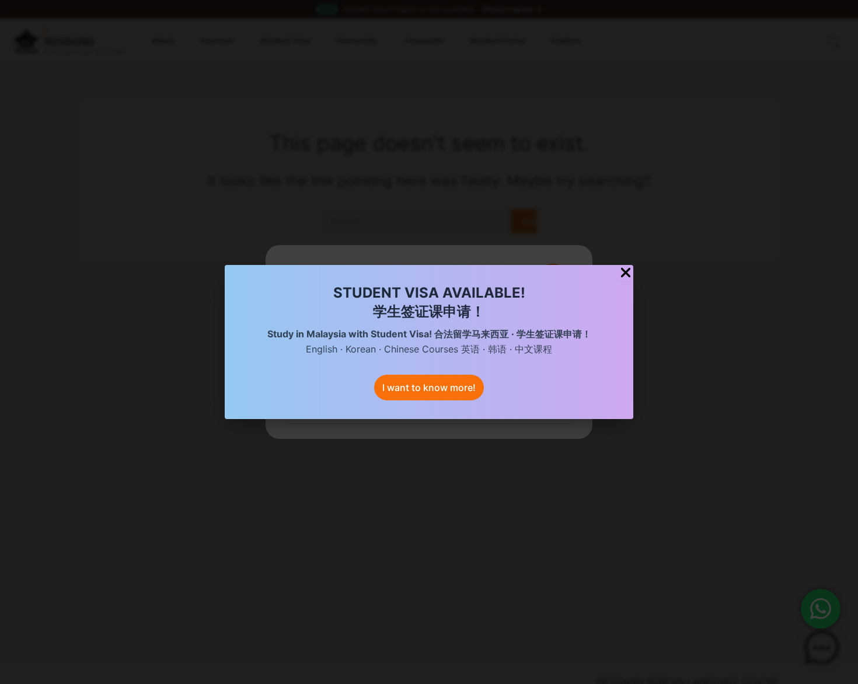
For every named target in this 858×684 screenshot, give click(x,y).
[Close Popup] (625, 273)
